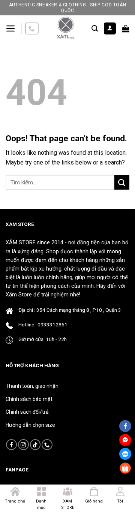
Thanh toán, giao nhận (32, 386)
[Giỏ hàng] (125, 28)
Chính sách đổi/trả (27, 412)
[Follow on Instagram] (23, 444)
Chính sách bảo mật (29, 399)
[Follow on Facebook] (11, 444)
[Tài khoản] (110, 28)
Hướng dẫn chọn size (30, 425)
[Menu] (11, 28)
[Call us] (32, 28)
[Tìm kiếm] (95, 28)
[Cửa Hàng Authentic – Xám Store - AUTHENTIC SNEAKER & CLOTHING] (65, 28)
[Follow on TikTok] (35, 444)
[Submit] (121, 182)
